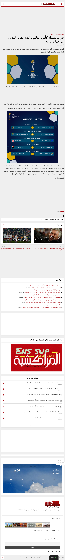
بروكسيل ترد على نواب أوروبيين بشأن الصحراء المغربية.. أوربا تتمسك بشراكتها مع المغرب (40, 299)
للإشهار (53, 530)
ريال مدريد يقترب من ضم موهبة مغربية (52, 304)
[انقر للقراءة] (17, 235)
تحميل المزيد (32, 424)
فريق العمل (46, 530)
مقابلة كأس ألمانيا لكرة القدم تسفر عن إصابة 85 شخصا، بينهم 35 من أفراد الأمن (42, 292)
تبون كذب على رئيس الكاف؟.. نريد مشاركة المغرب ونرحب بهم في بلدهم (49, 248)
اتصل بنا (58, 530)
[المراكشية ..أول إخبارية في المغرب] (48, 5)
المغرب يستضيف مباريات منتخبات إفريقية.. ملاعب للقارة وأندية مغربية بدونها (43, 302)
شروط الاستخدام (38, 530)
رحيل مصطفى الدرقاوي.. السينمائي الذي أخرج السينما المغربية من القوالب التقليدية (42, 307)
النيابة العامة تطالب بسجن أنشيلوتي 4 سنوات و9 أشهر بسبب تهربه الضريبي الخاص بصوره (48, 238)
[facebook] (59, 551)
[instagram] (56, 551)
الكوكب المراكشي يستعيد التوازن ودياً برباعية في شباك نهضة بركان (45, 285)
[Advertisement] (32, 20)
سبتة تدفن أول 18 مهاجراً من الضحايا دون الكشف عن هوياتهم (47, 290)
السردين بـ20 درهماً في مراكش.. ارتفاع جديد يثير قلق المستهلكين (46, 287)
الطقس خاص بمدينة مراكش (32, 489)
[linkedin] (52, 551)
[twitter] (48, 551)
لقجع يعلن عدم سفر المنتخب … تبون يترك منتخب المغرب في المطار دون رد (15, 248)
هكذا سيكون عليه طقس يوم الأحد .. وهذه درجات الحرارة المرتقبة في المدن (44, 295)
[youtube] (44, 551)
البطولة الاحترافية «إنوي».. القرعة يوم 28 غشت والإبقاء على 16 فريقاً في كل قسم (42, 297)
